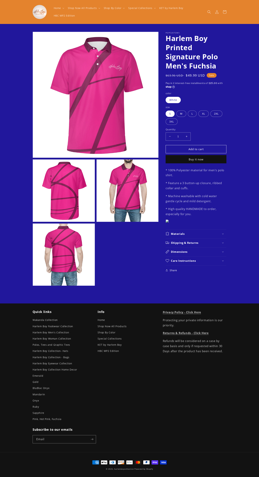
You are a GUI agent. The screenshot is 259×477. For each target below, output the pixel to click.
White (173, 99)
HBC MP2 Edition (108, 351)
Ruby (36, 406)
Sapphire (38, 413)
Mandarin (39, 394)
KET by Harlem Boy (110, 344)
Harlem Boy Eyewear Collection (52, 363)
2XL (216, 113)
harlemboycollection (124, 469)
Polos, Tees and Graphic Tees (51, 344)
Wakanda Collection (45, 320)
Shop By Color (106, 332)
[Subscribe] (92, 439)
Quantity (170, 129)
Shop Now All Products (112, 326)
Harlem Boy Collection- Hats (50, 351)
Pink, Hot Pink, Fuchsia (47, 419)
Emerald (38, 375)
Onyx (36, 400)
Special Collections (110, 338)
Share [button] (173, 270)
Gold (35, 382)
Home (101, 320)
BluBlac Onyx (41, 388)
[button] (59, 8)
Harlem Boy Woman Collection (52, 338)
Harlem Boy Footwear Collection (53, 326)
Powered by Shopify (143, 469)
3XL (171, 121)
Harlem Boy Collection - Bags (51, 357)
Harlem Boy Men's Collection (51, 332)
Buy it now (196, 159)
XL (203, 113)
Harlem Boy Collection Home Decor (55, 369)
